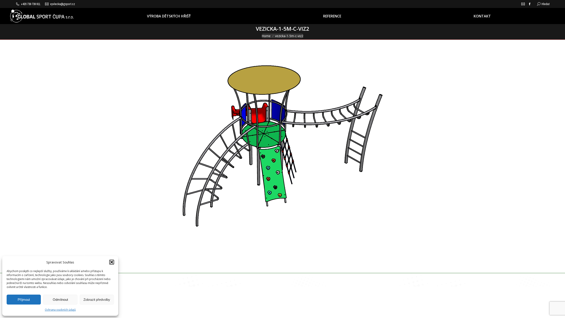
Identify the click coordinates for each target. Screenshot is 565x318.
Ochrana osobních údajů (60, 310)
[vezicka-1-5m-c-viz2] (282, 155)
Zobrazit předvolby (96, 299)
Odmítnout (60, 299)
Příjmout (24, 299)
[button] (111, 262)
